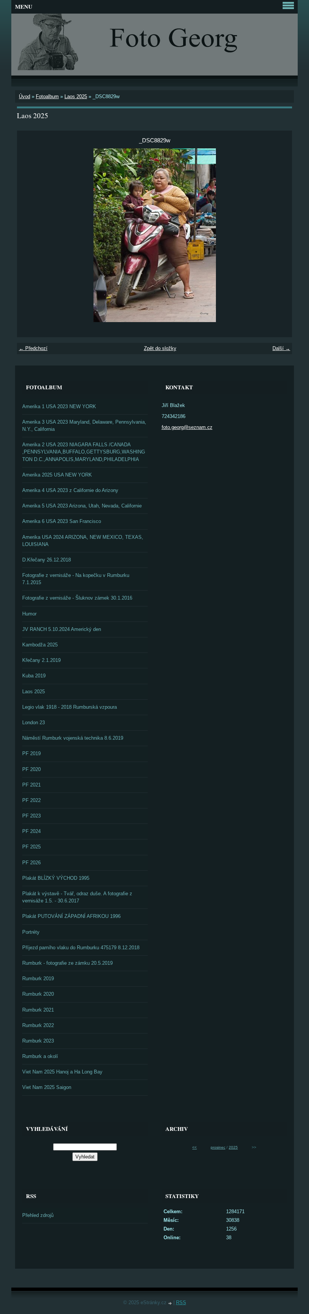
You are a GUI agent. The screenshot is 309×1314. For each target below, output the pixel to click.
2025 (233, 1147)
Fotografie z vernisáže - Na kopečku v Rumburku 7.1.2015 (75, 578)
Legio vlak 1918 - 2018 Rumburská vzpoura (69, 707)
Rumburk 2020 (38, 994)
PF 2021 (31, 785)
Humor (29, 614)
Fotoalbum (47, 96)
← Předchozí (33, 348)
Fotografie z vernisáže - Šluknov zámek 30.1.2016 (77, 598)
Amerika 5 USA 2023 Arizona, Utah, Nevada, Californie (82, 506)
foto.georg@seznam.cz (187, 427)
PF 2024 (31, 831)
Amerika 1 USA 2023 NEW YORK (59, 406)
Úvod (24, 96)
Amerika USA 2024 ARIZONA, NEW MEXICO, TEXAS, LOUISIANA (82, 540)
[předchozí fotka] (29, 235)
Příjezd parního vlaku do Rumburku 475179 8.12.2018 (80, 947)
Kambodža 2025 (40, 645)
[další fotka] (279, 235)
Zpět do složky (160, 348)
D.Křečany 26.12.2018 (46, 560)
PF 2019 (31, 753)
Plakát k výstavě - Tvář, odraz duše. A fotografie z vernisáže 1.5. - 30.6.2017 (77, 897)
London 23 (33, 722)
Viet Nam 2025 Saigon (46, 1087)
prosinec (218, 1147)
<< (194, 1147)
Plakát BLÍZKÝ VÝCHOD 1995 (55, 878)
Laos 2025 (75, 96)
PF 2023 (31, 816)
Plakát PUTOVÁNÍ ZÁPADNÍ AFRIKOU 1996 (71, 916)
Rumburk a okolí (40, 1056)
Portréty (31, 932)
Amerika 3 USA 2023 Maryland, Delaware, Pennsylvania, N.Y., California (84, 425)
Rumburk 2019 (38, 978)
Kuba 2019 (34, 676)
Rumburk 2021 (38, 1010)
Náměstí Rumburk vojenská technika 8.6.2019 (72, 738)
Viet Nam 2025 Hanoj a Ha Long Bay (62, 1072)
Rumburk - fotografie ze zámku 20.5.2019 (67, 963)
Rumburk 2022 (38, 1025)
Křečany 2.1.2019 (41, 660)
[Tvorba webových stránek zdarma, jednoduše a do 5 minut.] (170, 1303)
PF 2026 (31, 862)
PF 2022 (31, 800)
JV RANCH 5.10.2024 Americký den (61, 629)
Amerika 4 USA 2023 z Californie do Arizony (70, 490)
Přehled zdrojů (38, 1215)
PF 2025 (31, 847)
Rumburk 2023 (38, 1041)
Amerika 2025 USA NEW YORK (57, 475)
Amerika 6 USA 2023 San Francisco (61, 521)
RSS (181, 1302)
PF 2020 (31, 769)
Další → (281, 348)
